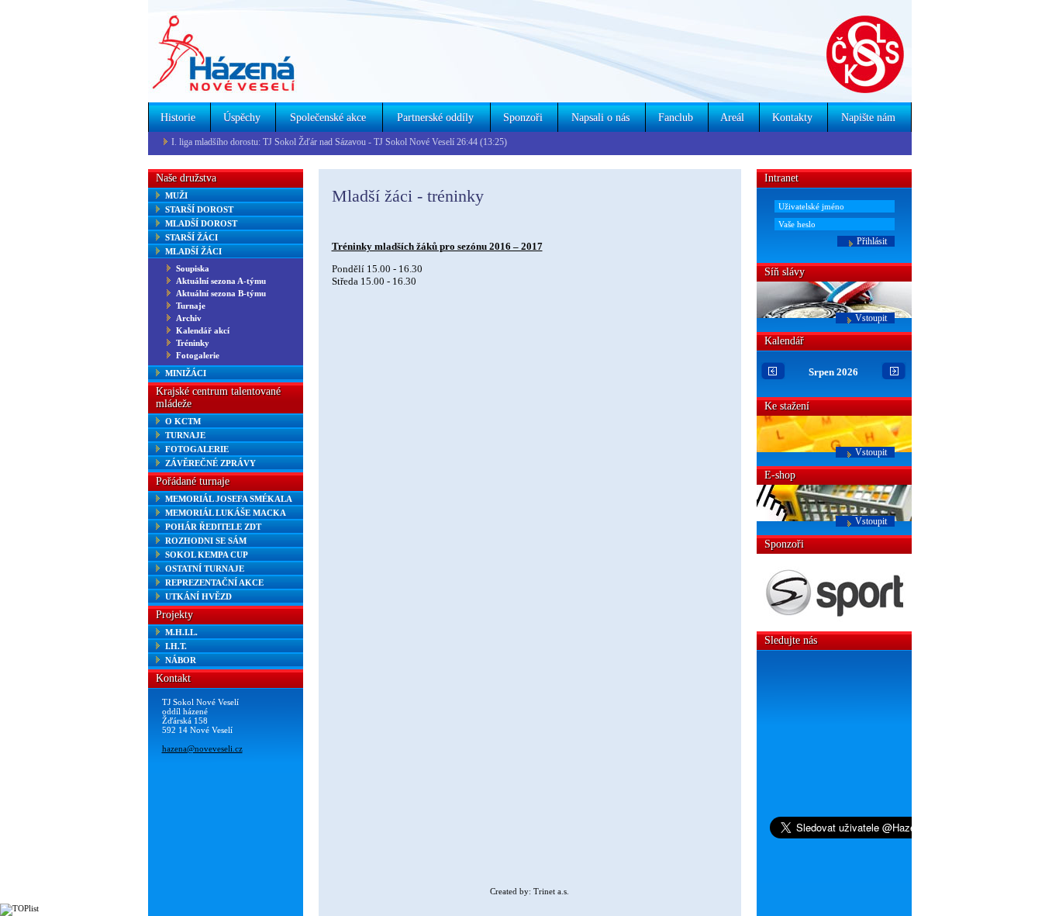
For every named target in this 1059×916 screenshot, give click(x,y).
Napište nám (868, 117)
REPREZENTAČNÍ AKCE (214, 582)
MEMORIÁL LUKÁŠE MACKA (225, 512)
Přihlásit (872, 241)
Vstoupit (871, 318)
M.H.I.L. (181, 632)
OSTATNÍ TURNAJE (204, 568)
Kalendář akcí (202, 330)
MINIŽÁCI (185, 373)
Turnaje (190, 305)
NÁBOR (180, 660)
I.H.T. (176, 646)
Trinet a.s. (551, 891)
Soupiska (192, 268)
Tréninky (192, 342)
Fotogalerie (197, 355)
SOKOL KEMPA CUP (206, 554)
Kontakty (792, 117)
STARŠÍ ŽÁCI (191, 237)
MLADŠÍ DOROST (201, 223)
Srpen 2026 (833, 372)
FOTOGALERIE (197, 449)
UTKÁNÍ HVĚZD (198, 596)
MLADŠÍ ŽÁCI (193, 251)
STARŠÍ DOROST (199, 209)
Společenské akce (328, 117)
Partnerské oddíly (435, 117)
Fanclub (675, 117)
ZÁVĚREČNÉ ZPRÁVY (210, 463)
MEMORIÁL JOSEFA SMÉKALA (228, 498)
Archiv (189, 318)
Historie (177, 117)
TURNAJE (185, 435)
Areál (732, 117)
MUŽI (176, 195)
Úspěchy (241, 117)
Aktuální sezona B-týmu (221, 293)
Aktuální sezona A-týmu (221, 280)
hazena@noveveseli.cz (202, 748)
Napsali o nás (600, 117)
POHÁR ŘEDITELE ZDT (213, 526)
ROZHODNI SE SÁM (206, 540)
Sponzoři (523, 117)
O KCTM (183, 421)
